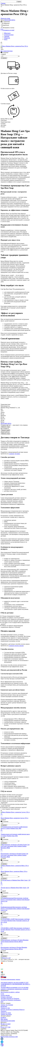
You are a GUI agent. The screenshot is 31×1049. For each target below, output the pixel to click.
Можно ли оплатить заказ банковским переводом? (13, 801)
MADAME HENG (10, 20)
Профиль (3, 1017)
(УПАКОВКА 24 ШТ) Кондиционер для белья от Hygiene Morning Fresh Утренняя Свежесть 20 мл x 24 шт (15, 929)
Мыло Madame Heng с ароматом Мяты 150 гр (14, 871)
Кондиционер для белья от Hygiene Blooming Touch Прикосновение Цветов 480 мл (14, 948)
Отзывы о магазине (6, 997)
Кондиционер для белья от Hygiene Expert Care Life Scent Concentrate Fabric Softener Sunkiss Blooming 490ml (14, 855)
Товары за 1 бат (5, 1008)
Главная (3, 3)
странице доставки (14, 453)
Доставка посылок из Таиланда (10, 998)
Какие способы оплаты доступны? (12, 794)
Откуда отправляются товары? (11, 616)
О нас (2, 993)
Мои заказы (4, 1019)
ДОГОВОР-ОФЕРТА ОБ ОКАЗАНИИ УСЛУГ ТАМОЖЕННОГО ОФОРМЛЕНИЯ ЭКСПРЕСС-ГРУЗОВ (15, 984)
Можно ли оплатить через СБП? (11, 796)
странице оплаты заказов (16, 645)
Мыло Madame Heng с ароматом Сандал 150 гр (14, 818)
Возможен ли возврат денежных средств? (14, 807)
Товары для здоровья (7, 1005)
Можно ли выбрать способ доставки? (13, 617)
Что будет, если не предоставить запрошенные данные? (15, 623)
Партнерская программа (8, 1020)
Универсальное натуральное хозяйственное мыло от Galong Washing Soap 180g (15, 835)
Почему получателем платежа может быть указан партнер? (14, 805)
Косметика (4, 1006)
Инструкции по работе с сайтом (10, 992)
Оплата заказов (5, 995)
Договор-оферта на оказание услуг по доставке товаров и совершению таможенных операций (14, 988)
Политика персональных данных (10, 979)
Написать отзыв (5, 426)
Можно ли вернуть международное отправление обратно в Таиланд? (12, 626)
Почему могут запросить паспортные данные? (15, 619)
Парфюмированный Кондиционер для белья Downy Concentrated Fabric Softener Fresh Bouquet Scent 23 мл (15, 908)
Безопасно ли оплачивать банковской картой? (15, 798)
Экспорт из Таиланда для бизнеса (10, 1000)
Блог (2, 1001)
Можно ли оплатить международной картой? (15, 799)
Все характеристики (7, 51)
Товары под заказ (6, 1012)
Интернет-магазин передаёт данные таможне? (15, 621)
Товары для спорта (6, 1014)
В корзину (4, 58)
